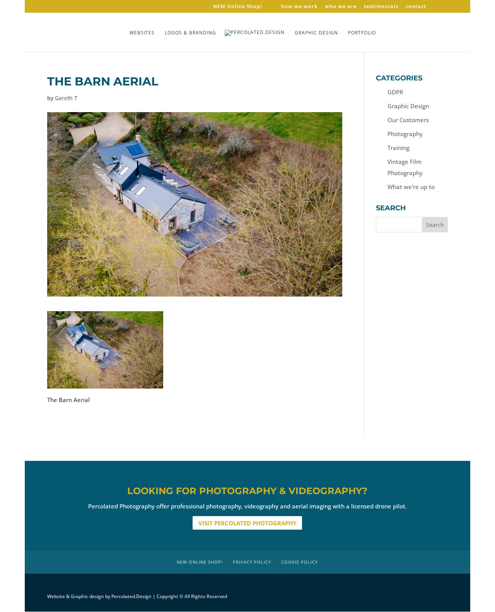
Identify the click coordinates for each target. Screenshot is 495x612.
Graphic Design (316, 33)
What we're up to (411, 187)
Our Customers (408, 120)
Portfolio (362, 33)
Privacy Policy (252, 562)
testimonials (381, 7)
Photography (405, 134)
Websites (142, 33)
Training (398, 148)
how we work (299, 7)
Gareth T (66, 98)
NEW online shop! (200, 562)
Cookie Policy (299, 562)
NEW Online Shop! (237, 7)
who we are (341, 7)
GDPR (395, 92)
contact (416, 7)
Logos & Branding (190, 33)
